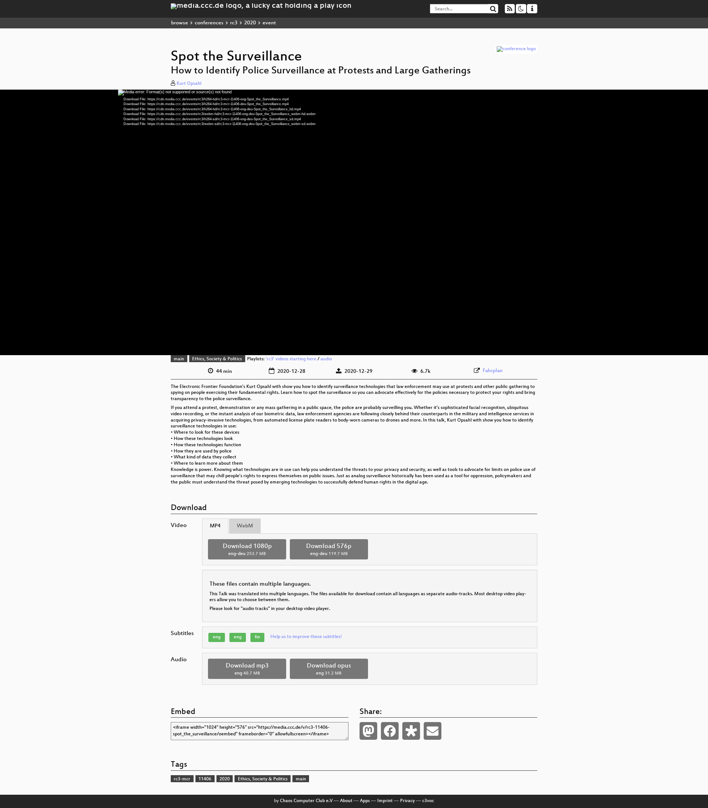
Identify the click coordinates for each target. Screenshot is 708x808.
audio (326, 359)
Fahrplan (493, 371)
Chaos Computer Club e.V (306, 801)
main (179, 359)
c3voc (428, 801)
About (346, 801)
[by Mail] (432, 731)
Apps (365, 801)
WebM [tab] (245, 526)
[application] (354, 222)
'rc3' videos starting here (291, 359)
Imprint (385, 801)
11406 (204, 779)
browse (179, 23)
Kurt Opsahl (189, 83)
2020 (250, 23)
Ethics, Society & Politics (217, 359)
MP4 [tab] (215, 526)
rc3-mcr (182, 779)
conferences (209, 23)
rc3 (233, 23)
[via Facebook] (390, 731)
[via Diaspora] (411, 731)
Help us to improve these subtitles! (306, 636)
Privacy (407, 801)
